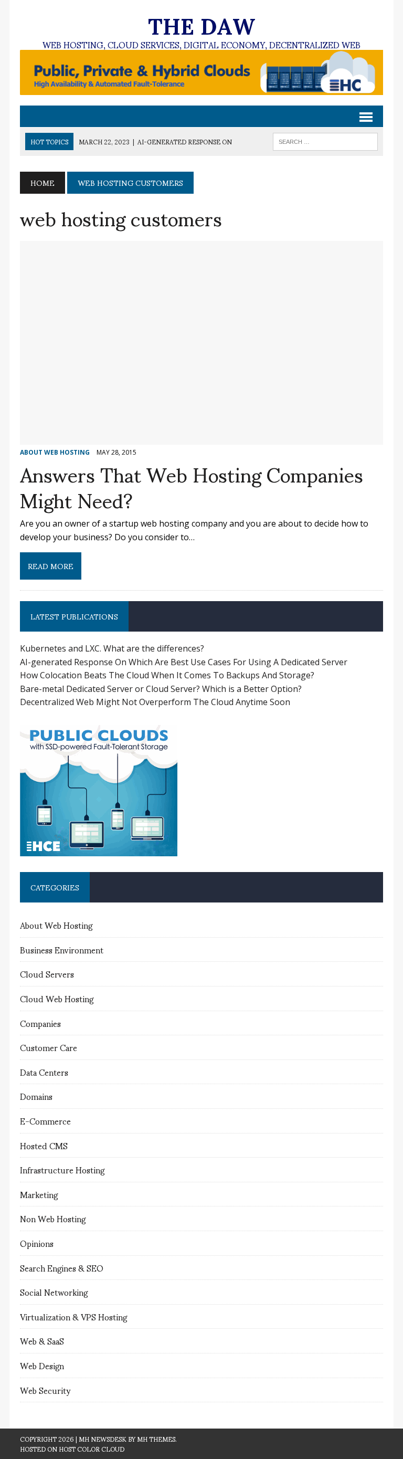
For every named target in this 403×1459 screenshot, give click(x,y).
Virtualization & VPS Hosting (73, 1316)
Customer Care (48, 1047)
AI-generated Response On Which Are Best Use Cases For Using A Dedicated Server (183, 662)
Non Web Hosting (53, 1218)
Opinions (37, 1243)
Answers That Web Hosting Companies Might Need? (191, 486)
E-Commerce (45, 1120)
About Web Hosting (56, 924)
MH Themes (156, 1439)
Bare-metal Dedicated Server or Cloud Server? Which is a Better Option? (161, 689)
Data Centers (44, 1071)
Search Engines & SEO (61, 1267)
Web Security (45, 1390)
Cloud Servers (47, 973)
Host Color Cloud (91, 1449)
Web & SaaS (42, 1340)
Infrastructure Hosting (62, 1169)
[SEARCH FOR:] (325, 140)
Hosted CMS (44, 1145)
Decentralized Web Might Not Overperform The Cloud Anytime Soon (155, 702)
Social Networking (54, 1291)
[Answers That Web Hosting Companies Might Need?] (201, 438)
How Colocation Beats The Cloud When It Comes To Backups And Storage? (167, 675)
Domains (36, 1096)
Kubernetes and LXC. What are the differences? (112, 648)
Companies (40, 1023)
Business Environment (61, 949)
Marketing (39, 1194)
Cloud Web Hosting (56, 998)
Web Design (42, 1365)
